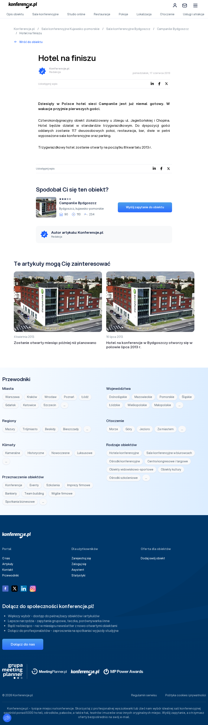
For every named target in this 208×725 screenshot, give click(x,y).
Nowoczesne (61, 453)
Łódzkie (114, 405)
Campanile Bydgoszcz (173, 29)
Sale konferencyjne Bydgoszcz (128, 29)
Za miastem (165, 429)
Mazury (10, 429)
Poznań (69, 397)
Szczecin (49, 405)
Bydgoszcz (66, 209)
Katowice (29, 405)
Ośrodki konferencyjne (124, 461)
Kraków (32, 397)
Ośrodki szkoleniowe (123, 478)
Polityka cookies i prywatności (185, 695)
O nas (6, 558)
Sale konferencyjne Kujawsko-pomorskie (70, 29)
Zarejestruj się (81, 558)
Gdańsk (10, 405)
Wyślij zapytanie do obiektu (145, 207)
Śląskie (187, 397)
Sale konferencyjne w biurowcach (169, 453)
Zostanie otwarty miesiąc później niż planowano (55, 342)
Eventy (34, 485)
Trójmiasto (30, 429)
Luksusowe (84, 453)
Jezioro (145, 429)
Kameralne (12, 453)
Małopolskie (162, 405)
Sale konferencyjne (45, 14)
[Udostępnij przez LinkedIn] (152, 83)
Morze (113, 429)
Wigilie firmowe (62, 493)
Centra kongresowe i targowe (167, 461)
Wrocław (50, 397)
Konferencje (13, 485)
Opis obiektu (15, 14)
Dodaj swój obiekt (153, 558)
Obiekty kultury (171, 469)
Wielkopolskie (137, 405)
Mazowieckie (143, 397)
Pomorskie (167, 397)
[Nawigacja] (195, 5)
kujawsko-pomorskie (90, 209)
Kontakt (7, 570)
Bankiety (11, 493)
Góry (129, 429)
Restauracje (102, 14)
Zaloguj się (79, 564)
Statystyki (78, 575)
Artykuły (7, 564)
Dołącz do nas (23, 644)
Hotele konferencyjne (124, 453)
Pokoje (123, 14)
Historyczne (36, 453)
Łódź (85, 397)
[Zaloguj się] (175, 5)
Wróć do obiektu (30, 42)
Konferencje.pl (25, 29)
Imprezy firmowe (78, 485)
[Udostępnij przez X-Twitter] (166, 83)
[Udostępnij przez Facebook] (159, 83)
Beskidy (50, 429)
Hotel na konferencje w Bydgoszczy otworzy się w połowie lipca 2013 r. (149, 344)
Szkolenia (53, 485)
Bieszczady (71, 429)
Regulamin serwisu (144, 695)
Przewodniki (10, 575)
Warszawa (12, 397)
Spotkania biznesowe (20, 502)
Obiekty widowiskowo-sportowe (131, 469)
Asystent (78, 570)
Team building (34, 493)
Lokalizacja (144, 14)
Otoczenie (167, 14)
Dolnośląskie (118, 397)
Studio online (76, 14)
